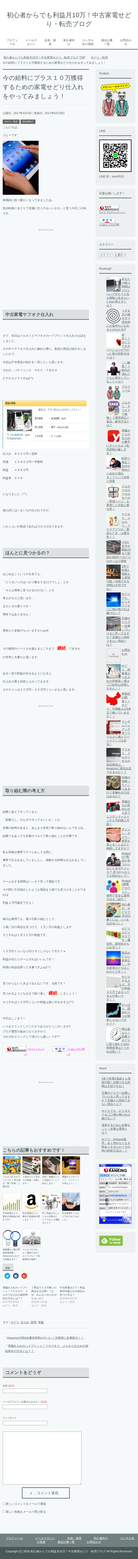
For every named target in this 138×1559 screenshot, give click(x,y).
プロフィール (12, 42)
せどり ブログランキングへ (112, 212)
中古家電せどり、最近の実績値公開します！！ (31, 1216)
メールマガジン (31, 42)
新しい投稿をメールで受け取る (26, 1511)
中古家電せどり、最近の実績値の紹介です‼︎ (11, 1216)
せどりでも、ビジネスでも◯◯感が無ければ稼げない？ (116, 1114)
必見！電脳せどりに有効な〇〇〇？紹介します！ (50, 1180)
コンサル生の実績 (88, 42)
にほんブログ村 (109, 224)
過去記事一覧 (107, 42)
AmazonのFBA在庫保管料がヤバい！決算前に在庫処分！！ (45, 1337)
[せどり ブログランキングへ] (16, 1048)
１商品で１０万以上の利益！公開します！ (31, 1180)
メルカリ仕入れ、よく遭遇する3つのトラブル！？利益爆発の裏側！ (31, 1254)
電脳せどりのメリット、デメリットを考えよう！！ (70, 1180)
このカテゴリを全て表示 (115, 1212)
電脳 (41, 1322)
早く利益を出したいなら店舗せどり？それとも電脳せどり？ (50, 1218)
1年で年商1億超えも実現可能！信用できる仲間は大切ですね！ (116, 1082)
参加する (126, 1215)
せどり (15, 1322)
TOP (46, 57)
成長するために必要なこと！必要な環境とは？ (116, 1129)
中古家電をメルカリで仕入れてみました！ (70, 1216)
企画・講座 (50, 42)
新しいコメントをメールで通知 (26, 1503)
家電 (33, 1322)
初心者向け (69, 42)
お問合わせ (126, 42)
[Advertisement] (46, 257)
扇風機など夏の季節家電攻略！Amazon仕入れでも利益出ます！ (11, 1254)
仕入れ (25, 1322)
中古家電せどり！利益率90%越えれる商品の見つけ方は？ (72, 1291)
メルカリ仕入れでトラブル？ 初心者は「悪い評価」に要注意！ (11, 1182)
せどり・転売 (11, 121)
